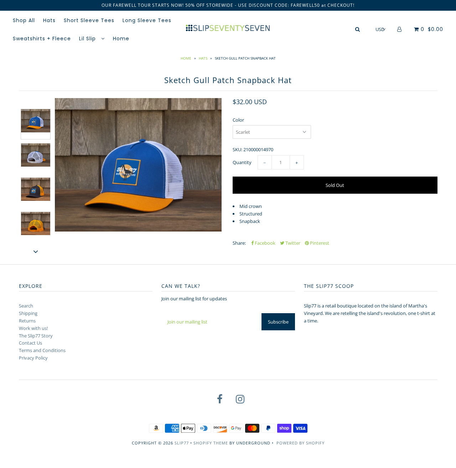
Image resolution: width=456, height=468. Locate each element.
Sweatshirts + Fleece (42, 38)
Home (121, 38)
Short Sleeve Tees (89, 20)
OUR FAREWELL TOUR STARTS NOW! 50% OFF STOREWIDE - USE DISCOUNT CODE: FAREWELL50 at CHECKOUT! (228, 5)
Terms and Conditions (42, 350)
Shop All (24, 20)
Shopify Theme (210, 443)
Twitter (292, 243)
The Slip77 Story (36, 335)
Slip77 (182, 443)
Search (26, 305)
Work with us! (33, 328)
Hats (49, 20)
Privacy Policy (33, 358)
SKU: (237, 149)
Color (238, 120)
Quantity (242, 162)
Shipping (28, 313)
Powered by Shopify (300, 443)
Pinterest (319, 243)
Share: (239, 243)
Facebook (264, 243)
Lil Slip (88, 38)
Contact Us (30, 343)
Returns (27, 320)
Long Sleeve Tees (147, 20)
